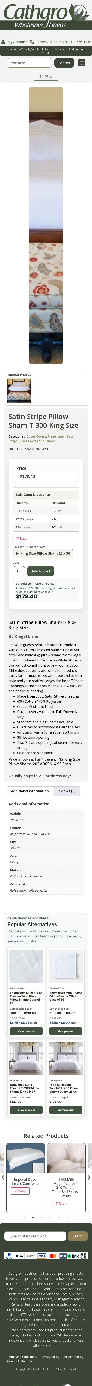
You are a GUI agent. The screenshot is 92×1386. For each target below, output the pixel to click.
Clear (16, 563)
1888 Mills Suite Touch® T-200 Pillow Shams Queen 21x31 (63, 1088)
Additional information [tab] (30, 791)
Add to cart (40, 571)
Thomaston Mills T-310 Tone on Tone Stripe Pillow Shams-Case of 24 (26, 998)
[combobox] (29, 63)
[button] (81, 62)
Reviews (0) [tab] (66, 791)
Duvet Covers (36, 436)
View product (26, 1031)
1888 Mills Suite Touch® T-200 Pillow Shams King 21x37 (24, 1088)
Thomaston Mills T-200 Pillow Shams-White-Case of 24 (65, 996)
